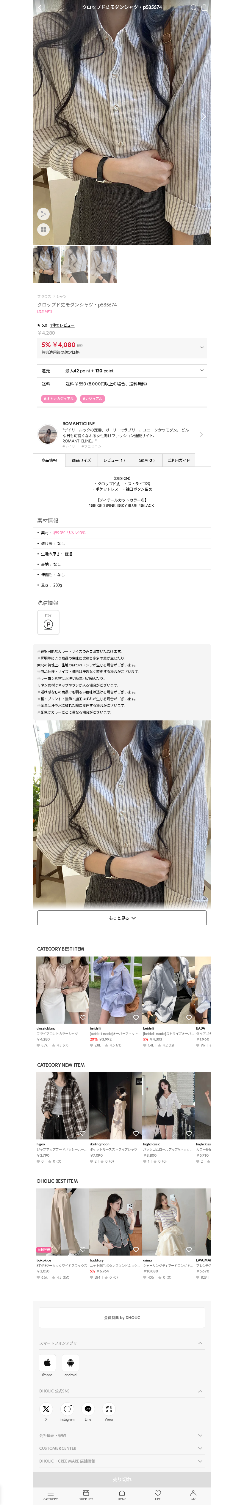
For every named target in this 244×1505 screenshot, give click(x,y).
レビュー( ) (113, 460)
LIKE (157, 1499)
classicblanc (46, 1028)
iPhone (47, 1375)
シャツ (61, 296)
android (70, 1375)
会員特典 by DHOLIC (122, 1317)
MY (193, 1499)
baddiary (96, 1260)
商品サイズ (81, 460)
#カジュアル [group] (92, 398)
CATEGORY (50, 1499)
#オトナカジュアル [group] (59, 398)
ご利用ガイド (179, 460)
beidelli (95, 1028)
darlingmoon (99, 1144)
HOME (122, 1499)
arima (147, 1260)
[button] (202, 116)
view (200, 434)
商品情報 (49, 460)
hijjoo (41, 1144)
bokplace (44, 1260)
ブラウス (44, 296)
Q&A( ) (146, 460)
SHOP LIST (86, 1499)
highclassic (151, 1144)
